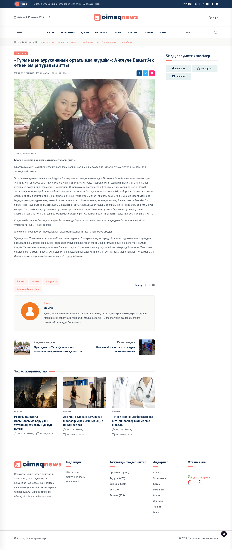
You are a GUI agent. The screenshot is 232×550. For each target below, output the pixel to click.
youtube (181, 76)
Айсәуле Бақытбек (28, 289)
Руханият (101, 32)
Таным (149, 32)
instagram (206, 68)
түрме (35, 281)
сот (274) (115, 489)
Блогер (21, 281)
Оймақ (30, 73)
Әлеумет (133, 32)
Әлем (163, 32)
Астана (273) (117, 495)
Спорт (117, 32)
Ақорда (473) (117, 478)
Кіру (215, 17)
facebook (180, 68)
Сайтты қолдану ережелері (30, 538)
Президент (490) (119, 472)
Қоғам (85, 32)
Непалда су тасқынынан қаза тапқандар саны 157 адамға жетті (66, 4)
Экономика (68, 32)
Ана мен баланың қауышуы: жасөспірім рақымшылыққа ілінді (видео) (83, 420)
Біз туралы (72, 472)
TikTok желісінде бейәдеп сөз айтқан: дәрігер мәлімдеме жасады (132, 420)
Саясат (49, 32)
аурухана (51, 281)
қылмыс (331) (118, 484)
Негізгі (17, 42)
